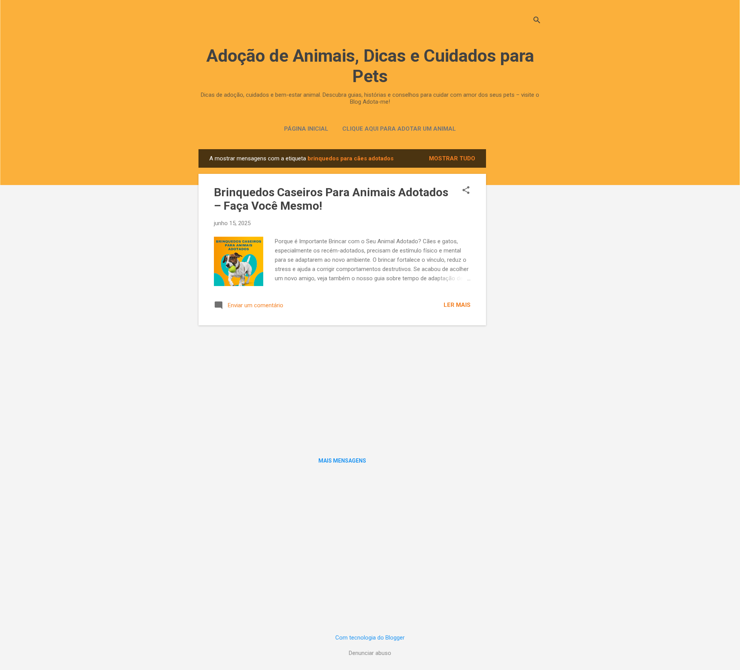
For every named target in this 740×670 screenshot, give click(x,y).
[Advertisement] (517, 264)
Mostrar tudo (452, 158)
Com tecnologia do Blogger (370, 637)
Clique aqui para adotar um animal (399, 128)
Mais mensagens (342, 461)
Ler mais (457, 304)
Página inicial (306, 128)
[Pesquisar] (537, 21)
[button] (466, 190)
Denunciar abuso (370, 653)
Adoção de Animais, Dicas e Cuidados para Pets (370, 65)
